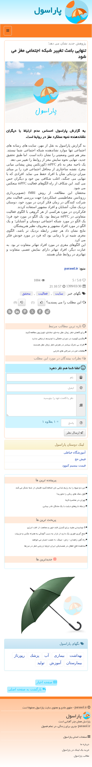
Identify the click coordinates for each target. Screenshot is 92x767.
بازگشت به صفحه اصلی (25, 689)
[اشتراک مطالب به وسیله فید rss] (9, 311)
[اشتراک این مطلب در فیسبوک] (40, 311)
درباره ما (84, 744)
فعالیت (43, 293)
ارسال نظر (73, 432)
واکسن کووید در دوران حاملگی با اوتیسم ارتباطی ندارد (58, 338)
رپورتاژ (19, 656)
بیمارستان (74, 663)
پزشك (34, 656)
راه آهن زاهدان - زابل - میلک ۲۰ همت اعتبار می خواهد (58, 539)
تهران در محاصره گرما (75, 500)
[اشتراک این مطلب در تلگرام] (47, 311)
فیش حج (80, 459)
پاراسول (48, 10)
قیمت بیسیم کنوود (74, 465)
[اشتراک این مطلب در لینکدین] (17, 311)
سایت (59, 293)
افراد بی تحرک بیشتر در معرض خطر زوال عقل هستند (59, 344)
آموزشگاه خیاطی (75, 452)
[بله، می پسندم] (41, 302)
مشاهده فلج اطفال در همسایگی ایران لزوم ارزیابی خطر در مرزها (54, 546)
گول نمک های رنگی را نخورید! (71, 494)
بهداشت (76, 656)
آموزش (55, 663)
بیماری (59, 656)
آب (46, 656)
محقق (26, 293)
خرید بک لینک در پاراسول (75, 749)
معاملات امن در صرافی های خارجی (69, 351)
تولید (40, 663)
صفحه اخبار (44, 682)
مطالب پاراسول (81, 755)
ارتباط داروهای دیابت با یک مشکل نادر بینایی (64, 506)
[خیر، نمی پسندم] (21, 302)
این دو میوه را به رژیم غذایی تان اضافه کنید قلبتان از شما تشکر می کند (50, 487)
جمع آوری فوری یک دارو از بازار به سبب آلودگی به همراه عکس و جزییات (50, 533)
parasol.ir (71, 268)
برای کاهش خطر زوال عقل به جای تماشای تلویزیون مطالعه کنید (55, 332)
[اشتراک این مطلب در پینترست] (24, 311)
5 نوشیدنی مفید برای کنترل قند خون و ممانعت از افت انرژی (56, 527)
